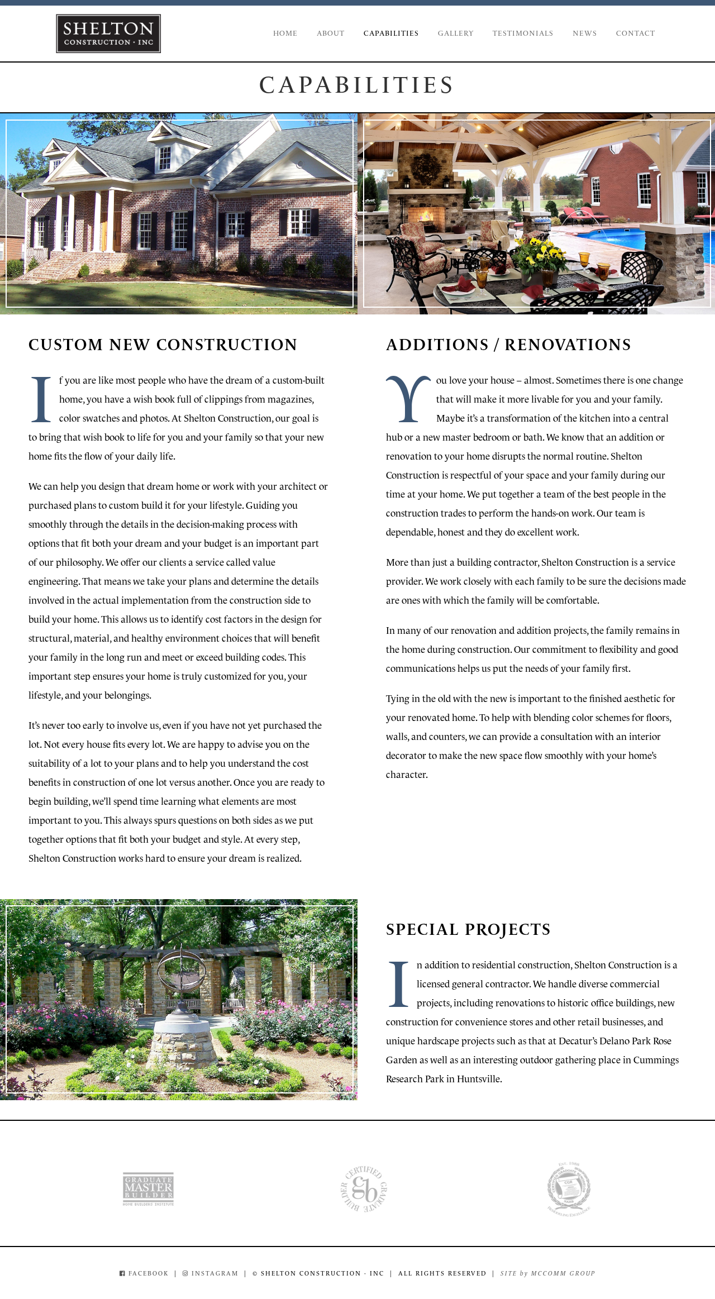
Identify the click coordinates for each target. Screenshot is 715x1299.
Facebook (147, 1273)
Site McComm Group (547, 1273)
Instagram (214, 1273)
